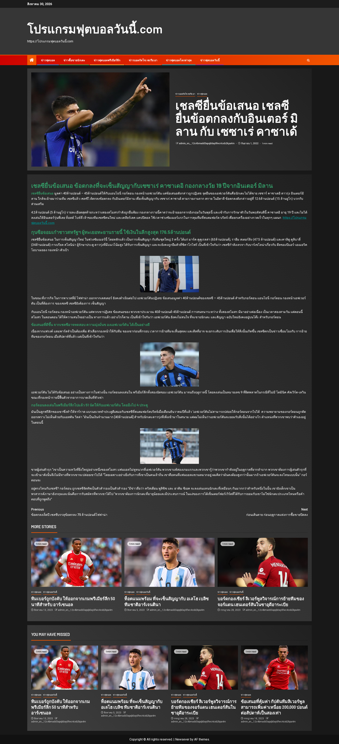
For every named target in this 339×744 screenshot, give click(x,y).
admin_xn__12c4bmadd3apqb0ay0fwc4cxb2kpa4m (207, 143)
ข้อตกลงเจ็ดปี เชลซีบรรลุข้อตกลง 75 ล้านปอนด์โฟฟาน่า (69, 512)
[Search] (308, 60)
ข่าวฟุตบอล (48, 60)
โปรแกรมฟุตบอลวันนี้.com (94, 29)
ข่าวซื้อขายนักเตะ (74, 60)
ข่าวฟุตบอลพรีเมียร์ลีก (107, 60)
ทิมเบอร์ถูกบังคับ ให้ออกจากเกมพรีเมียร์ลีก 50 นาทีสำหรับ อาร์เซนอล (60, 707)
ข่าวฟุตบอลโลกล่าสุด (179, 60)
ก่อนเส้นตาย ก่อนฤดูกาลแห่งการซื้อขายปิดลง (277, 512)
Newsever (182, 739)
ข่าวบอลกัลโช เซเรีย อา (143, 60)
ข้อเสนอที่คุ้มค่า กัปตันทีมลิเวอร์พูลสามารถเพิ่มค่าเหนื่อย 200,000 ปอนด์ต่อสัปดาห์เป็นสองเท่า (274, 707)
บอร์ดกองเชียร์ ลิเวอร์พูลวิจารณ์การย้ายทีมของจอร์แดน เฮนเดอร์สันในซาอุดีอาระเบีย (204, 707)
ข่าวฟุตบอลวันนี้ (210, 60)
